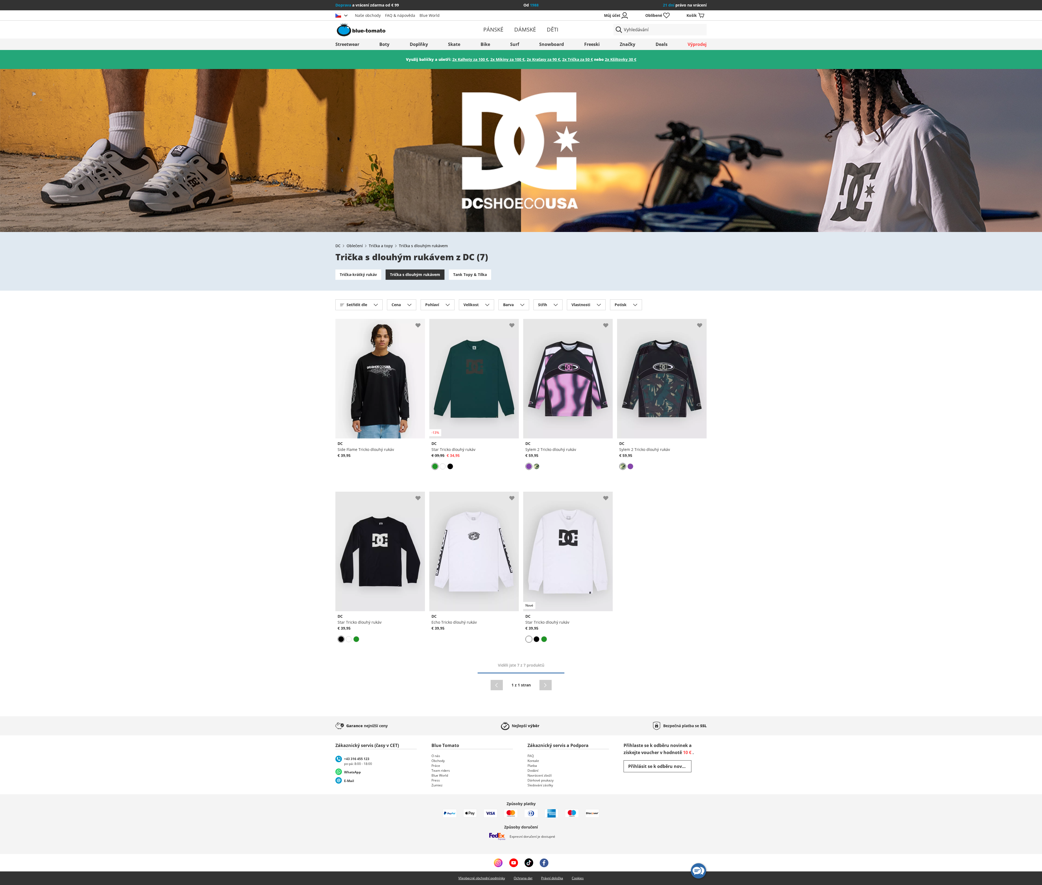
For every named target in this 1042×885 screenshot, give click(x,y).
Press (435, 780)
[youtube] (513, 862)
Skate (454, 44)
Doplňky (419, 44)
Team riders (440, 770)
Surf (514, 44)
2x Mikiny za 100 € (507, 59)
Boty (384, 44)
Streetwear (347, 44)
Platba (532, 765)
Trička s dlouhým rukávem (423, 245)
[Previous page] (497, 685)
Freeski (592, 44)
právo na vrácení (685, 5)
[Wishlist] (420, 323)
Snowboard (551, 44)
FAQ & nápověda (400, 15)
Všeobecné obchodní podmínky (481, 878)
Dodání (533, 770)
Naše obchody (368, 15)
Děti (552, 29)
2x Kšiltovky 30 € (620, 59)
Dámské (525, 29)
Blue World (430, 15)
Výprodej (697, 44)
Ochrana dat (523, 878)
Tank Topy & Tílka (470, 274)
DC (338, 245)
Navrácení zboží (540, 775)
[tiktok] (529, 862)
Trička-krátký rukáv (358, 274)
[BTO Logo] (395, 29)
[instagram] (498, 862)
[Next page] (545, 685)
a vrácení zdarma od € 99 (367, 5)
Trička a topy (381, 245)
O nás (435, 756)
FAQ (531, 756)
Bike (485, 44)
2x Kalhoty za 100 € (470, 59)
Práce (435, 765)
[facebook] (544, 862)
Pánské (493, 29)
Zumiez (437, 785)
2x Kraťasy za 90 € (543, 59)
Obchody (438, 760)
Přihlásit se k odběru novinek (659, 766)
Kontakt (533, 760)
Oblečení (355, 245)
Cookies (578, 878)
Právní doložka (552, 878)
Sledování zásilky (540, 785)
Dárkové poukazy (541, 780)
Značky (627, 44)
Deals (662, 44)
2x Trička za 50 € (577, 59)
